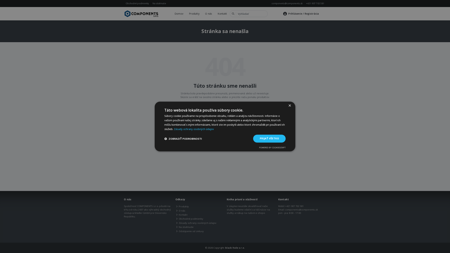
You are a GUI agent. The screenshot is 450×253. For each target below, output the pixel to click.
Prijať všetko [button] (269, 138)
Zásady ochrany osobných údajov (194, 129)
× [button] (289, 105)
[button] (183, 138)
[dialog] (225, 126)
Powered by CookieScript (272, 147)
